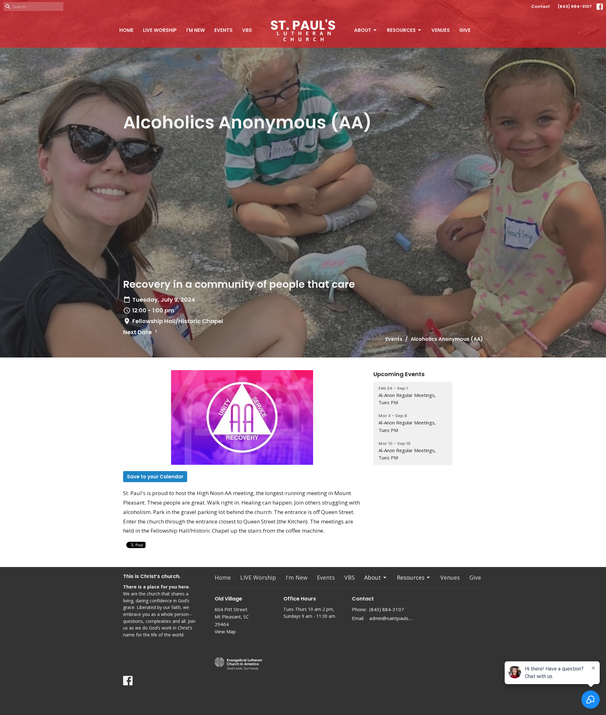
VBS (247, 30)
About (362, 30)
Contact (540, 6)
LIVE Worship (160, 30)
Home (126, 30)
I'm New (195, 30)
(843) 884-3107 (575, 6)
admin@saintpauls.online (391, 618)
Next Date (138, 332)
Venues (440, 30)
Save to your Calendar (155, 476)
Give (465, 30)
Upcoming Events (399, 374)
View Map (225, 631)
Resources (401, 30)
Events (223, 30)
